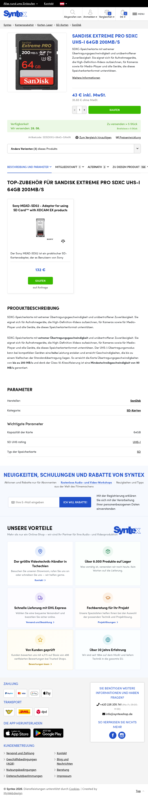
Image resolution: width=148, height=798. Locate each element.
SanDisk (76, 25)
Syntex (7, 25)
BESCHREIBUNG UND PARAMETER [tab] (28, 167)
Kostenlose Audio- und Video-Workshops (86, 482)
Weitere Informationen (86, 78)
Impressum (64, 776)
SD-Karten (62, 25)
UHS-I (137, 442)
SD (139, 452)
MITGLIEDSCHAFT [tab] (67, 167)
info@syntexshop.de (119, 714)
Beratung (63, 770)
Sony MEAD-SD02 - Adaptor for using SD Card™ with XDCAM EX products (40, 207)
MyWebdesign (13, 793)
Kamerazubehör (24, 25)
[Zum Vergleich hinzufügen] (63, 241)
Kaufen (115, 110)
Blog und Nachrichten (65, 761)
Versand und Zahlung (20, 753)
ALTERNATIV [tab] (96, 167)
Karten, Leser (45, 25)
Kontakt (49, 3)
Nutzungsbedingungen (21, 770)
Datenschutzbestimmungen (24, 776)
